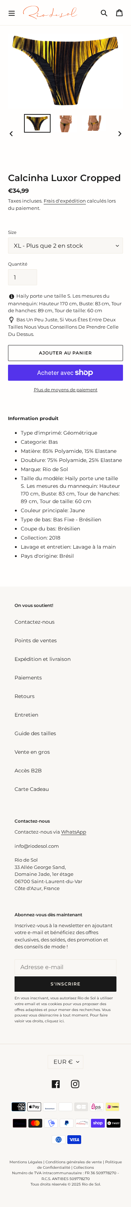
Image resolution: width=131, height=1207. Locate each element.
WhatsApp (73, 832)
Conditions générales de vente (73, 1162)
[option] (37, 123)
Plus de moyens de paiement (66, 389)
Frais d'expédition (65, 201)
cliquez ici (54, 1021)
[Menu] (11, 12)
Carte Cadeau (32, 789)
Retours (25, 696)
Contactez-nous (35, 622)
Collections (84, 1167)
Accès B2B (28, 770)
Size (12, 232)
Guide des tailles (35, 733)
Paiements (28, 677)
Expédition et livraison (43, 659)
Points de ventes (36, 640)
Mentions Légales (25, 1162)
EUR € (63, 1061)
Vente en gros (32, 752)
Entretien (26, 715)
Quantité (17, 264)
